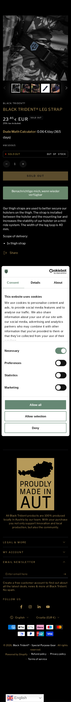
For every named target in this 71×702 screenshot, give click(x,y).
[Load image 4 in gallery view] (45, 88)
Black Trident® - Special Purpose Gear (34, 645)
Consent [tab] (13, 282)
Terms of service (37, 659)
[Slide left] (4, 88)
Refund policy (38, 653)
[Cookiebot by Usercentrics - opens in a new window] (50, 271)
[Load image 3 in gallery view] (35, 88)
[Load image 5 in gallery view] (55, 88)
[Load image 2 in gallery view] (25, 88)
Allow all (35, 404)
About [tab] (58, 282)
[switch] (60, 363)
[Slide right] (66, 88)
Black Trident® (14, 103)
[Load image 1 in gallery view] (15, 88)
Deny (35, 427)
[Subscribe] (66, 574)
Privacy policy (58, 653)
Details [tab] (35, 282)
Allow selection (35, 416)
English (20, 698)
